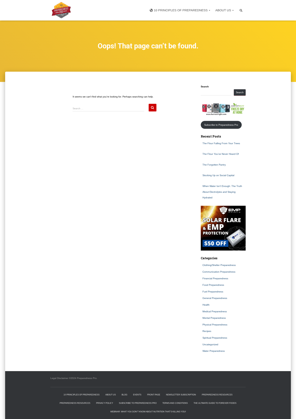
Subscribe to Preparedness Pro (221, 124)
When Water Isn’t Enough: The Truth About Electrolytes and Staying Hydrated (222, 192)
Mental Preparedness (214, 318)
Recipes (206, 331)
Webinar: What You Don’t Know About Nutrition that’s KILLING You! (148, 411)
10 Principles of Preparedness (181, 10)
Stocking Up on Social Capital (218, 175)
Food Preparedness (213, 285)
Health (205, 304)
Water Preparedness (213, 351)
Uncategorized (210, 344)
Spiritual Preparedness (214, 337)
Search (205, 86)
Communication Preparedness (218, 271)
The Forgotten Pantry (214, 164)
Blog (124, 395)
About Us (223, 10)
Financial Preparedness (215, 278)
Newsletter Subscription (181, 395)
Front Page (153, 395)
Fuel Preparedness (212, 291)
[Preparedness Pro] (61, 10)
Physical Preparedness (214, 324)
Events (137, 395)
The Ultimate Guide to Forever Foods (215, 403)
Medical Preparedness (214, 311)
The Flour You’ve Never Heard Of (220, 154)
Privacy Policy (104, 403)
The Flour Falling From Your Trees (221, 143)
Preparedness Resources (217, 395)
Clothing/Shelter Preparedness (219, 265)
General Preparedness (214, 298)
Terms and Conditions (175, 403)
